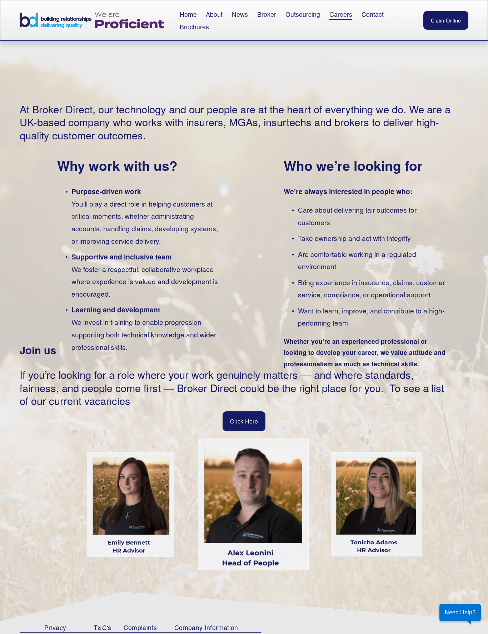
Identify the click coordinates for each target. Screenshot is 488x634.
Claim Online (446, 20)
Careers (340, 14)
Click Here (244, 421)
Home (188, 14)
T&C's (102, 627)
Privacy (55, 627)
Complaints (140, 627)
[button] (460, 612)
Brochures (194, 26)
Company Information (206, 627)
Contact (373, 14)
